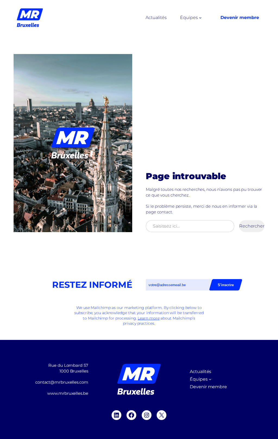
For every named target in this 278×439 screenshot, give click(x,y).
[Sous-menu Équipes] (200, 17)
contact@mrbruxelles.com (61, 382)
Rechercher (251, 226)
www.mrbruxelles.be (67, 393)
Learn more (148, 318)
